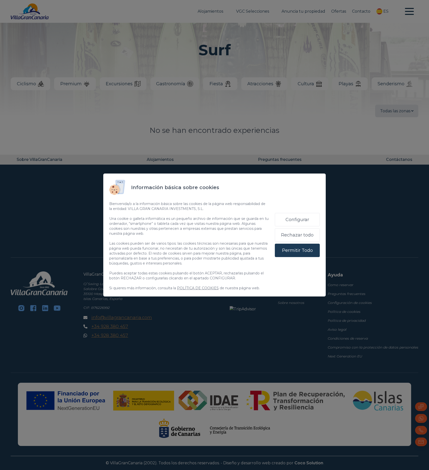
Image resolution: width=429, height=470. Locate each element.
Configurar (297, 219)
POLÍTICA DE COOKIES (198, 288)
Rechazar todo (297, 235)
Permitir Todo (297, 250)
